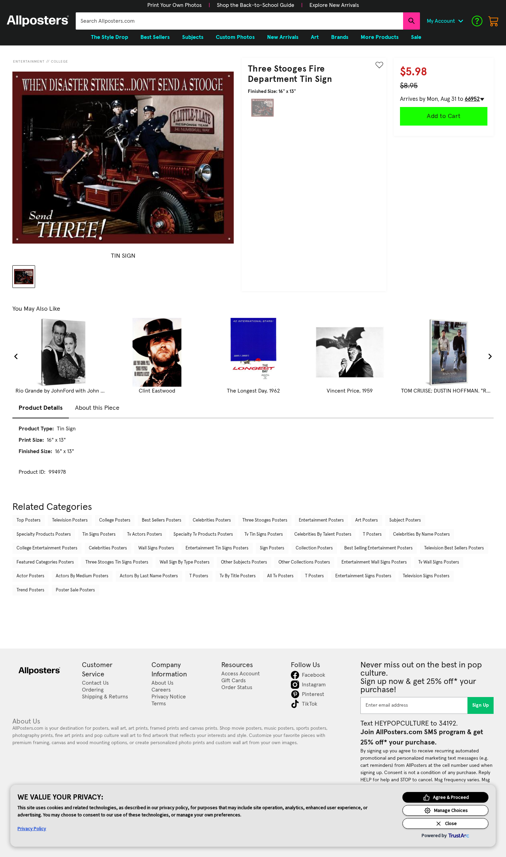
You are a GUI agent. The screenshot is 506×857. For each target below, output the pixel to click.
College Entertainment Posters (47, 548)
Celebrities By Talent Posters (322, 534)
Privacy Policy (32, 828)
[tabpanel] (253, 456)
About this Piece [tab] (97, 408)
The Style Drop (109, 37)
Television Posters (70, 520)
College (59, 61)
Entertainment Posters (321, 520)
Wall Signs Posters (156, 548)
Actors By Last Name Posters (149, 576)
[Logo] (38, 21)
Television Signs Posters (426, 576)
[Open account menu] (460, 21)
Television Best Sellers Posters (454, 548)
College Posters (114, 520)
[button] (174, 5)
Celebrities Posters (212, 520)
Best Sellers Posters (161, 520)
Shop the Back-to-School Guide (255, 5)
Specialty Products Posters (44, 534)
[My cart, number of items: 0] (493, 20)
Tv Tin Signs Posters (263, 534)
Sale (416, 37)
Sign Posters (272, 548)
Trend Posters (30, 590)
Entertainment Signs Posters (363, 576)
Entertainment (29, 61)
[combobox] (239, 21)
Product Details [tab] (41, 408)
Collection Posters (314, 548)
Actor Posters (30, 576)
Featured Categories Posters (45, 562)
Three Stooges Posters (264, 520)
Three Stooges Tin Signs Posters (116, 562)
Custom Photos (235, 37)
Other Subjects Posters (244, 562)
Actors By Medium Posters (82, 576)
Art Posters (366, 520)
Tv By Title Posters (238, 576)
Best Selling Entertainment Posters (378, 548)
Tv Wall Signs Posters (438, 562)
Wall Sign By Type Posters (185, 562)
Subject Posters (405, 520)
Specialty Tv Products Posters (203, 534)
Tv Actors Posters (144, 534)
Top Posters (29, 520)
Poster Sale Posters (75, 590)
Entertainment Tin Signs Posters (217, 548)
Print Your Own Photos (174, 5)
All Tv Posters (280, 576)
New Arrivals (282, 37)
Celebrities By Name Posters (421, 534)
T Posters (372, 534)
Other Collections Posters (304, 562)
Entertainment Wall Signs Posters (374, 562)
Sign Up (480, 705)
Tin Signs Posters (99, 534)
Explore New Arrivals (334, 5)
